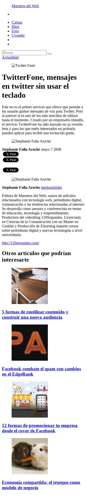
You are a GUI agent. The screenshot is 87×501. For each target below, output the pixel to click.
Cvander (18, 35)
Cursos (17, 22)
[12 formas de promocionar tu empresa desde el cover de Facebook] (30, 416)
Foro (15, 31)
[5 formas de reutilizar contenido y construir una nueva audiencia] (30, 303)
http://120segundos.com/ (20, 243)
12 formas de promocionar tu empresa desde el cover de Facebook (40, 428)
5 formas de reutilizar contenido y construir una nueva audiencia (35, 314)
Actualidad (10, 57)
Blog (15, 27)
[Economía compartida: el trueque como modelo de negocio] (30, 473)
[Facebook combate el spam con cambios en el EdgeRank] (30, 359)
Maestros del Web (25, 6)
